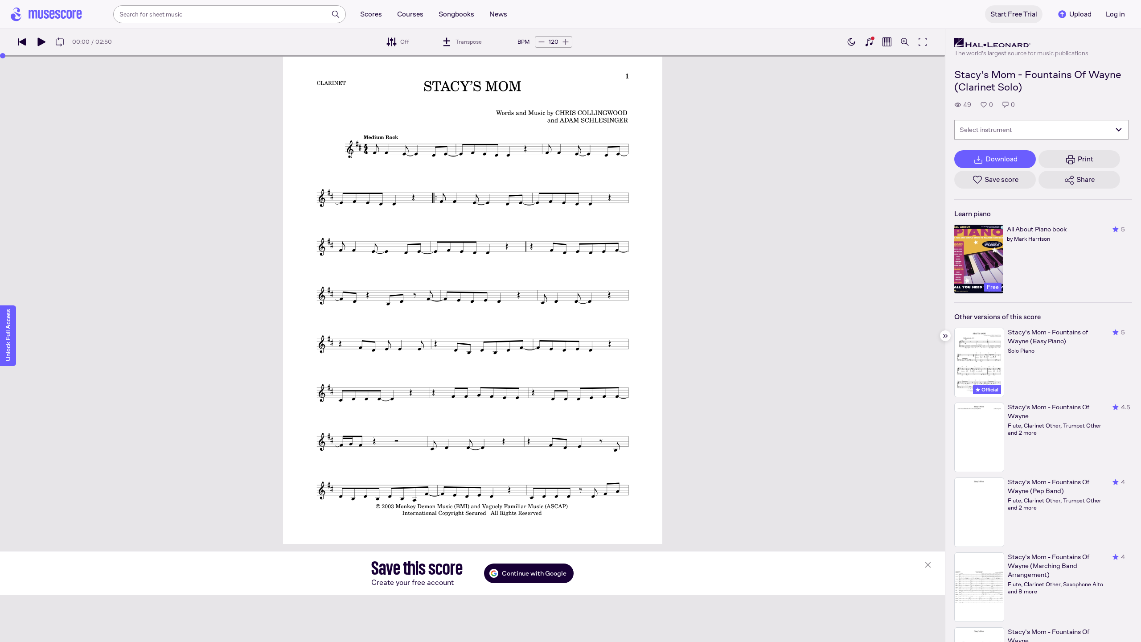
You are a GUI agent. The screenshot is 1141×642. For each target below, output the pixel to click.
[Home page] (46, 14)
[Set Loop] (60, 42)
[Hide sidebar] (945, 335)
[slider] (2, 55)
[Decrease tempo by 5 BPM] (541, 42)
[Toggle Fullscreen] (923, 42)
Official (989, 390)
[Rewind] (22, 42)
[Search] (335, 14)
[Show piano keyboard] (869, 42)
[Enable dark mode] (851, 42)
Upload (1080, 14)
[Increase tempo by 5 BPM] (565, 42)
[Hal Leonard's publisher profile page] (1021, 43)
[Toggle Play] (41, 42)
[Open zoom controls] (905, 42)
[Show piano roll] (887, 42)
